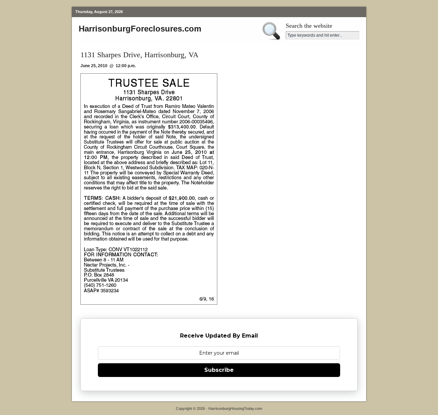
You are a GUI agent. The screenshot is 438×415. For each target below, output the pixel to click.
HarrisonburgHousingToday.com (235, 408)
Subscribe (219, 370)
